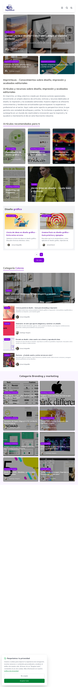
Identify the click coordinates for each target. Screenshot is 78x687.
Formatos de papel (10, 469)
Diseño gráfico (10, 32)
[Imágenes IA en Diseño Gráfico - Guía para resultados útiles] (57, 444)
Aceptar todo (24, 681)
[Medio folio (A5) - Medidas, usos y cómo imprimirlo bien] (20, 469)
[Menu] (62, 8)
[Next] (41, 254)
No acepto (24, 676)
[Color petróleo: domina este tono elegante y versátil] (39, 288)
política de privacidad (11, 671)
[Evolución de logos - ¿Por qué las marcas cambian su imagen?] (20, 393)
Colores (34, 184)
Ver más (39, 260)
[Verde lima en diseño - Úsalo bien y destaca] (51, 184)
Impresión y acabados (11, 61)
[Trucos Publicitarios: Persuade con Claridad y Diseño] (57, 418)
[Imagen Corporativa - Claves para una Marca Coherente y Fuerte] (20, 444)
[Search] (67, 8)
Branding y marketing (37, 149)
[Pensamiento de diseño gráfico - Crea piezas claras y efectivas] (14, 146)
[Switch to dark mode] (71, 8)
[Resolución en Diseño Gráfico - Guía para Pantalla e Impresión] (64, 146)
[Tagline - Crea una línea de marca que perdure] (57, 393)
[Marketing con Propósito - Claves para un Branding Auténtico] (14, 184)
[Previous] (36, 254)
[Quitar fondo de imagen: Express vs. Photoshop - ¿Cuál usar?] (57, 469)
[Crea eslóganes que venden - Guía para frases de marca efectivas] (39, 146)
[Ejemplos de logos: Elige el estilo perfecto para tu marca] (20, 418)
